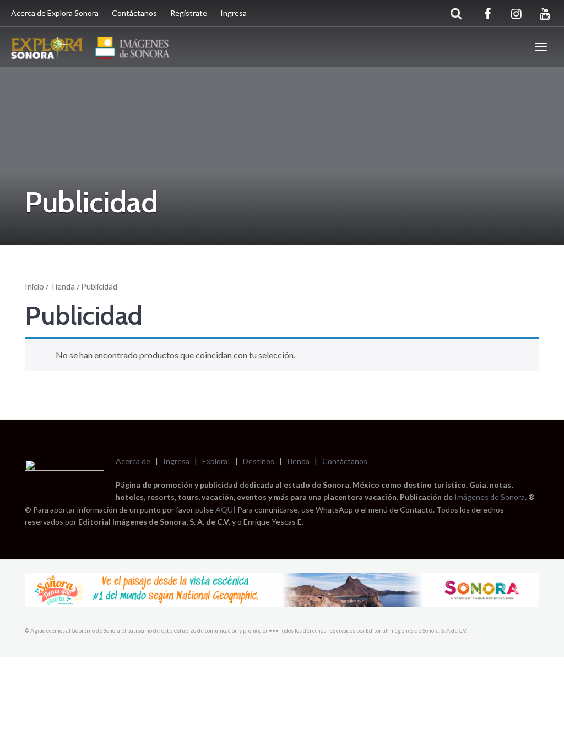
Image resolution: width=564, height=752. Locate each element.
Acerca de (133, 461)
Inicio (34, 286)
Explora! (216, 461)
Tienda (62, 286)
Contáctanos (134, 13)
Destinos (258, 461)
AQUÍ (226, 509)
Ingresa (233, 13)
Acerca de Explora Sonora (55, 13)
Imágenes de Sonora (489, 497)
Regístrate (188, 13)
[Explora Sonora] (93, 47)
